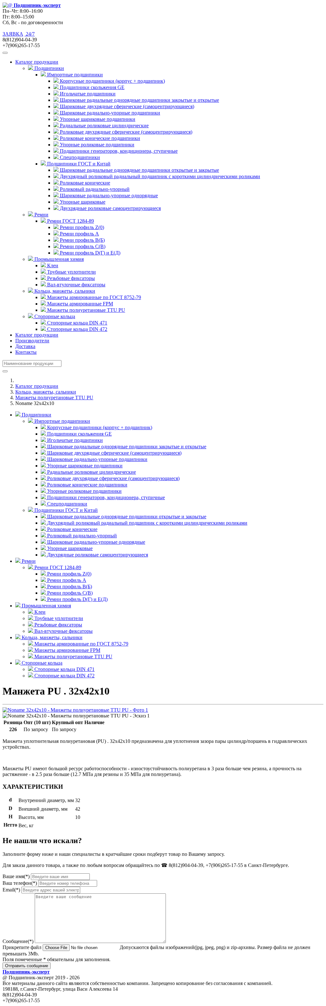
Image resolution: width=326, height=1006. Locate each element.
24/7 (30, 34)
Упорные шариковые (82, 202)
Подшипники (35, 414)
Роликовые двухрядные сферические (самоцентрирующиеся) (125, 132)
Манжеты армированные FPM (79, 303)
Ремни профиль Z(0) (81, 227)
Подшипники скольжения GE (91, 87)
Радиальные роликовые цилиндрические (104, 125)
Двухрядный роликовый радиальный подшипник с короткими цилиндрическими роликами (159, 176)
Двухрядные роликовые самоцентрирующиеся (110, 208)
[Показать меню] (5, 53)
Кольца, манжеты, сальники (45, 392)
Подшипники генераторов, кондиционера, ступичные (118, 151)
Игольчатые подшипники (87, 93)
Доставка (25, 346)
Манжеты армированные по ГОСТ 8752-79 (93, 297)
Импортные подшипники (61, 421)
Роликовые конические (84, 182)
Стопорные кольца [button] (54, 316)
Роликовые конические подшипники (99, 138)
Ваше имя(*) (16, 876)
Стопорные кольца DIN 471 (76, 322)
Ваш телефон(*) (20, 883)
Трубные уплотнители (71, 272)
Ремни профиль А (79, 233)
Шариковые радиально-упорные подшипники (109, 112)
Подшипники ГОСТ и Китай (65, 510)
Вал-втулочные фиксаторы (75, 284)
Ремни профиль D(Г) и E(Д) (89, 252)
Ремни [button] (40, 214)
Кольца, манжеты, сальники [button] (64, 291)
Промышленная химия (45, 605)
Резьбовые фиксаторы (70, 278)
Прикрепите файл (22, 947)
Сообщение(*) (18, 941)
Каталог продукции (36, 335)
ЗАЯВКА (13, 34)
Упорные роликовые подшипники (96, 144)
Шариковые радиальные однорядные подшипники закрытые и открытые (139, 100)
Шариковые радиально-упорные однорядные (108, 195)
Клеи (52, 265)
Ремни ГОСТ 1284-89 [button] (70, 221)
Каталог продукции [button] (36, 62)
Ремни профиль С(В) (82, 246)
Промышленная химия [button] (58, 259)
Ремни (28, 561)
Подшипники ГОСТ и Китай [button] (78, 163)
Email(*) (11, 889)
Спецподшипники (79, 157)
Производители (32, 340)
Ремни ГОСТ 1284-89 (57, 567)
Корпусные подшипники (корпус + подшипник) (112, 81)
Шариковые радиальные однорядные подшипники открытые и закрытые (139, 170)
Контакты (26, 352)
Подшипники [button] (48, 68)
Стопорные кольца (41, 663)
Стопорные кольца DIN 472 (76, 329)
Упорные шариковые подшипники (97, 119)
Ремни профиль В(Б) (82, 240)
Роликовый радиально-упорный (94, 189)
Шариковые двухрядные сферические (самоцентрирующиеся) (126, 106)
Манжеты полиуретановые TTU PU (85, 310)
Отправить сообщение (26, 965)
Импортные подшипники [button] (74, 74)
